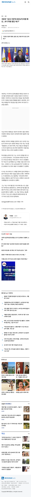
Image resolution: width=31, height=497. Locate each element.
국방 (5, 16)
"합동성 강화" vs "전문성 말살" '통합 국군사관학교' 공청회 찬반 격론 (16, 222)
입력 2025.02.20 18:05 (13, 27)
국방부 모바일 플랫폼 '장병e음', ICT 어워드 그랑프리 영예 (16, 224)
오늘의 (6, 404)
